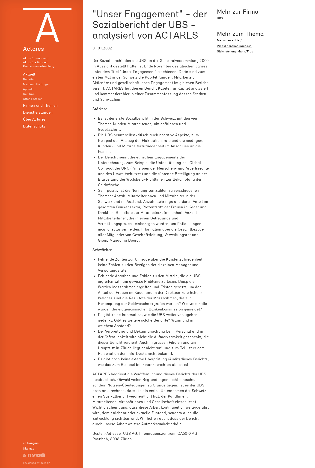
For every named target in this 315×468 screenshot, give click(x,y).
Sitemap (29, 448)
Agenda (28, 89)
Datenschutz (34, 126)
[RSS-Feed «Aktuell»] (24, 455)
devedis (45, 463)
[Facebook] (29, 455)
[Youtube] (38, 455)
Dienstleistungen (38, 112)
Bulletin (28, 79)
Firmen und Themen (40, 105)
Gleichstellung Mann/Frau (235, 51)
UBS (220, 18)
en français (31, 443)
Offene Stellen (33, 98)
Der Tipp (29, 94)
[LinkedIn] (43, 455)
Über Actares (34, 119)
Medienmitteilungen (36, 84)
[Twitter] (34, 455)
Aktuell (29, 74)
